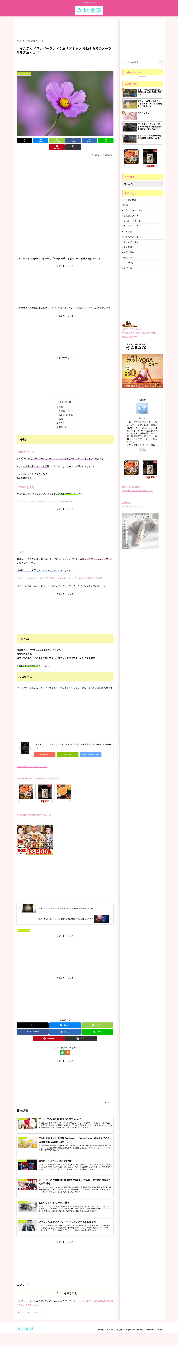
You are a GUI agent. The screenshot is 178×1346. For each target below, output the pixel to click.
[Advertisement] (65, 29)
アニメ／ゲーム (24, 930)
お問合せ (126, 502)
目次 (61, 402)
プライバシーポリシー (133, 506)
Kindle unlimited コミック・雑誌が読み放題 (38, 778)
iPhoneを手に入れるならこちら (32, 766)
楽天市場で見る (44, 754)
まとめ (62, 423)
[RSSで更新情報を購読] (67, 1052)
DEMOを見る (67, 415)
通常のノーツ (67, 411)
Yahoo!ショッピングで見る (91, 754)
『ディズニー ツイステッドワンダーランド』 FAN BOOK (45, 501)
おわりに (63, 427)
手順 (61, 407)
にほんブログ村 (129, 337)
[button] (73, 147)
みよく (142, 418)
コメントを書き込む (65, 1293)
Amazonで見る (68, 754)
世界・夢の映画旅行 (132, 487)
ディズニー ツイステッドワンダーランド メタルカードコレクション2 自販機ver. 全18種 (59, 578)
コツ (63, 419)
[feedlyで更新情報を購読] (62, 1052)
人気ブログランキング (131, 329)
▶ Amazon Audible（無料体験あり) (34, 815)
